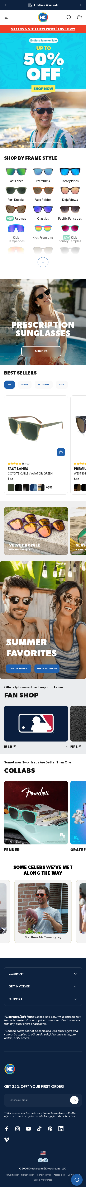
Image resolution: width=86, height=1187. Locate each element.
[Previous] (5, 5)
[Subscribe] (74, 1100)
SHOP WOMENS (47, 668)
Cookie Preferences (43, 1180)
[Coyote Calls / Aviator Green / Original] (36, 427)
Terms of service (43, 1175)
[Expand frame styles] (43, 262)
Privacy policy (27, 1175)
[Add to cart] (61, 452)
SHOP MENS (19, 668)
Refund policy (12, 1175)
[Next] (80, 5)
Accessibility (59, 1175)
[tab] (9, 385)
